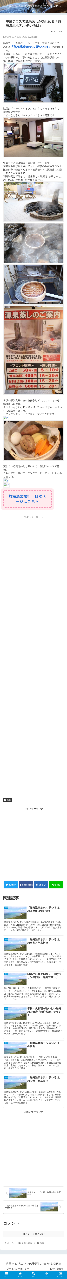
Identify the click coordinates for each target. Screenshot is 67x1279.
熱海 (9, 800)
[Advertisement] (33, 844)
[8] (33, 460)
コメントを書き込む (34, 1233)
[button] (60, 662)
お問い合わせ (56, 1268)
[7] (5, 418)
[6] (33, 303)
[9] (5, 480)
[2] (33, 156)
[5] (33, 262)
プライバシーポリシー (18, 1268)
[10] (6, 485)
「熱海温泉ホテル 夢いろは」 (31, 46)
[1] (33, 102)
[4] (33, 221)
